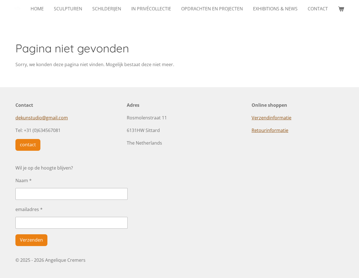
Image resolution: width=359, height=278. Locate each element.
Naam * (23, 180)
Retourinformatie (270, 130)
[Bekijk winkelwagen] (341, 9)
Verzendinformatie (271, 118)
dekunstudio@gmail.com (41, 118)
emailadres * (29, 209)
